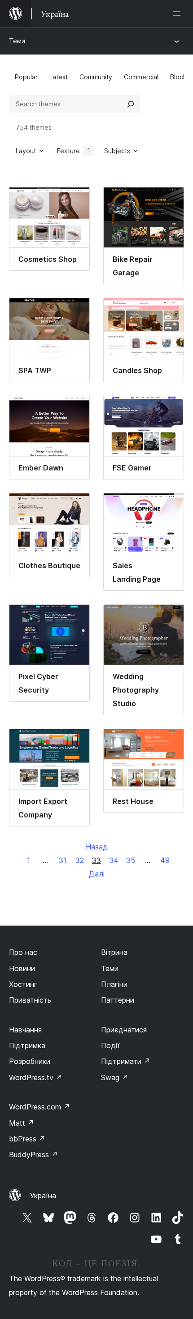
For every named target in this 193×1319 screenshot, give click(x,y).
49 (165, 860)
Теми (17, 41)
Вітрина (114, 952)
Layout (26, 151)
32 (79, 860)
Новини (22, 968)
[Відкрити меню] (178, 13)
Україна (43, 1195)
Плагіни (114, 984)
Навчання (25, 1029)
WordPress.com (39, 1106)
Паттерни (117, 999)
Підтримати (125, 1061)
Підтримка (27, 1045)
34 (113, 860)
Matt (21, 1122)
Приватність (30, 999)
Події (110, 1045)
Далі (97, 873)
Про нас (23, 952)
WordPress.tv (35, 1077)
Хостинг (23, 984)
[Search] (131, 104)
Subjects (117, 151)
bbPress (27, 1138)
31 (62, 860)
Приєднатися (124, 1029)
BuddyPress (33, 1154)
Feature (73, 151)
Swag (114, 1077)
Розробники (29, 1061)
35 (130, 860)
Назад (97, 846)
